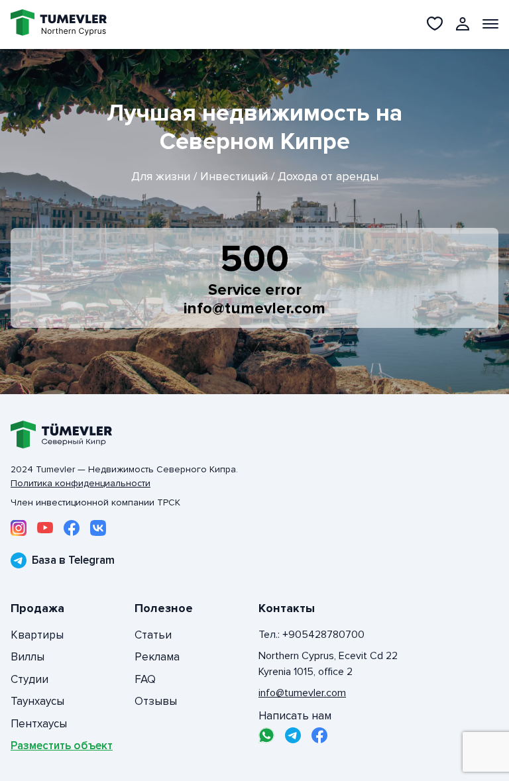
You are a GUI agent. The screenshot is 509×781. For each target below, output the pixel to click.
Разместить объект (62, 746)
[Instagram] (19, 528)
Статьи (153, 635)
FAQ (145, 679)
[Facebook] (72, 528)
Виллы (27, 657)
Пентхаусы (39, 724)
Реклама (157, 657)
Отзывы (156, 701)
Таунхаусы (37, 701)
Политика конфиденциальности (80, 483)
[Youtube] (45, 528)
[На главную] (59, 24)
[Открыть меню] (490, 23)
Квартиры (37, 635)
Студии (29, 679)
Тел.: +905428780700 (311, 634)
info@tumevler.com (254, 308)
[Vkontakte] (98, 528)
